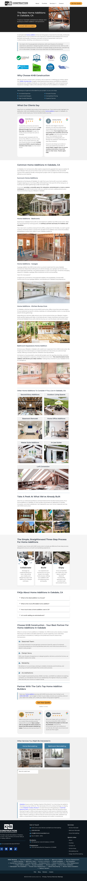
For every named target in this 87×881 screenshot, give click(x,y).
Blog (39, 872)
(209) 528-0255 (35, 830)
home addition (31, 35)
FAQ (35, 872)
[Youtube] (11, 849)
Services (52, 3)
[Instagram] (1, 849)
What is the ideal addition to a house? (33, 598)
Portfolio (44, 3)
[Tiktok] (15, 849)
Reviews (44, 872)
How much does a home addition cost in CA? (35, 609)
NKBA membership (25, 81)
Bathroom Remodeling (57, 746)
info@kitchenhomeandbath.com (40, 833)
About (37, 3)
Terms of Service (52, 876)
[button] (43, 598)
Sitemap (60, 876)
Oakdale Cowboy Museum (31, 807)
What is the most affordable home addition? (35, 604)
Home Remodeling (30, 746)
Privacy (44, 876)
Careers (61, 3)
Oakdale (22, 804)
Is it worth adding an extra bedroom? (33, 615)
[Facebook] (6, 849)
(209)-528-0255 (24, 696)
